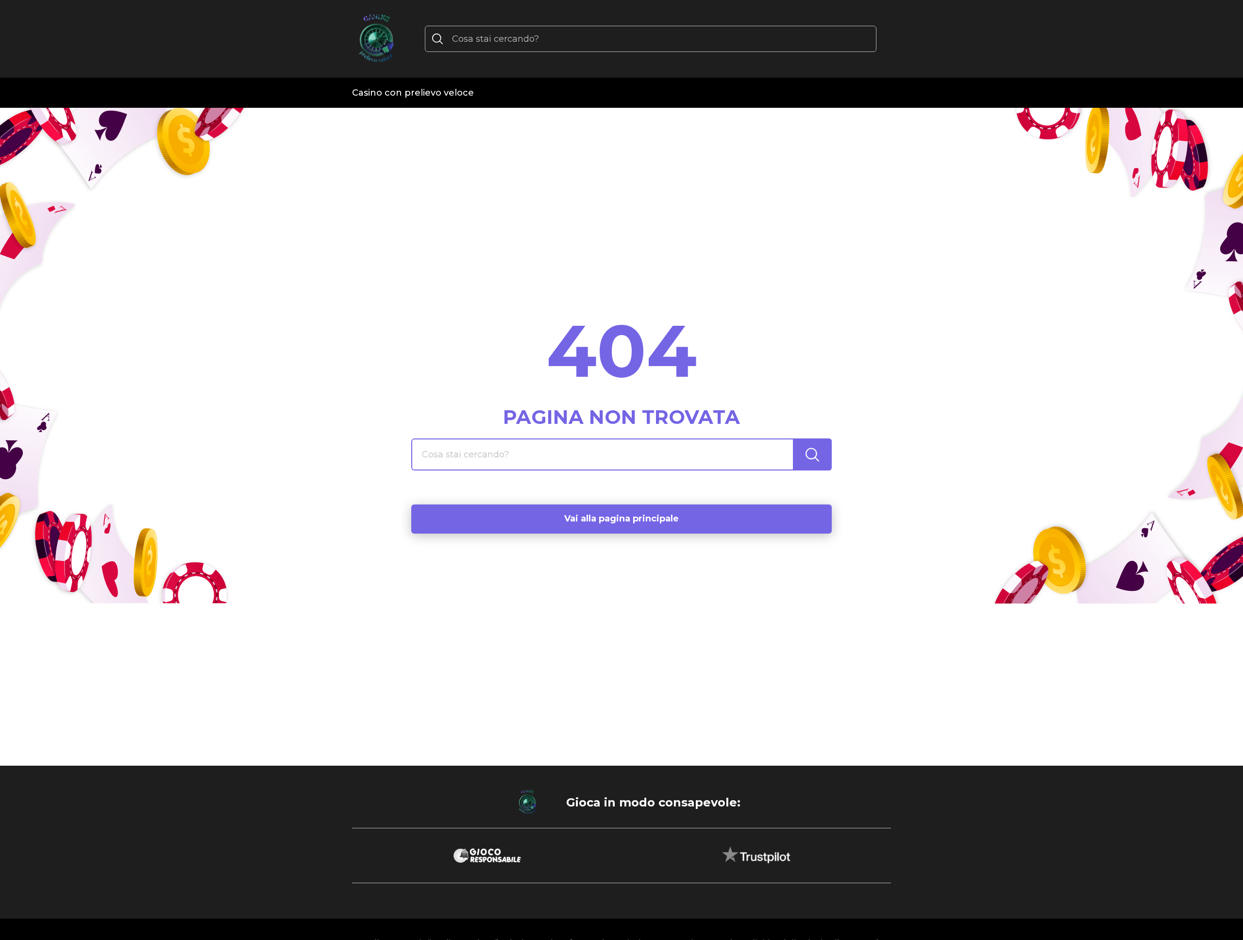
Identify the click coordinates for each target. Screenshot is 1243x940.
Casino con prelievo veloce (413, 92)
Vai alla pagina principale (621, 518)
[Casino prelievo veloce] (376, 39)
